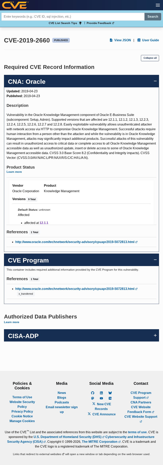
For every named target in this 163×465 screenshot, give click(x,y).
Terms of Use (22, 397)
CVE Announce (104, 414)
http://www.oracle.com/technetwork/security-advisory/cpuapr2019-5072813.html (75, 242)
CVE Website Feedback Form (139, 409)
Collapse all (150, 58)
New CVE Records (103, 406)
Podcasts (62, 402)
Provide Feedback (99, 23)
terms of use (137, 432)
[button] (158, 5)
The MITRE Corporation (100, 441)
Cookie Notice (22, 416)
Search (152, 16)
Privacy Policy (22, 411)
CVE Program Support (141, 395)
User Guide (150, 40)
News (62, 393)
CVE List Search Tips (63, 23)
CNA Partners (141, 402)
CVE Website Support (140, 416)
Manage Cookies (22, 421)
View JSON (122, 40)
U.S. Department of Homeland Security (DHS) (68, 437)
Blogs (61, 397)
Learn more (14, 171)
